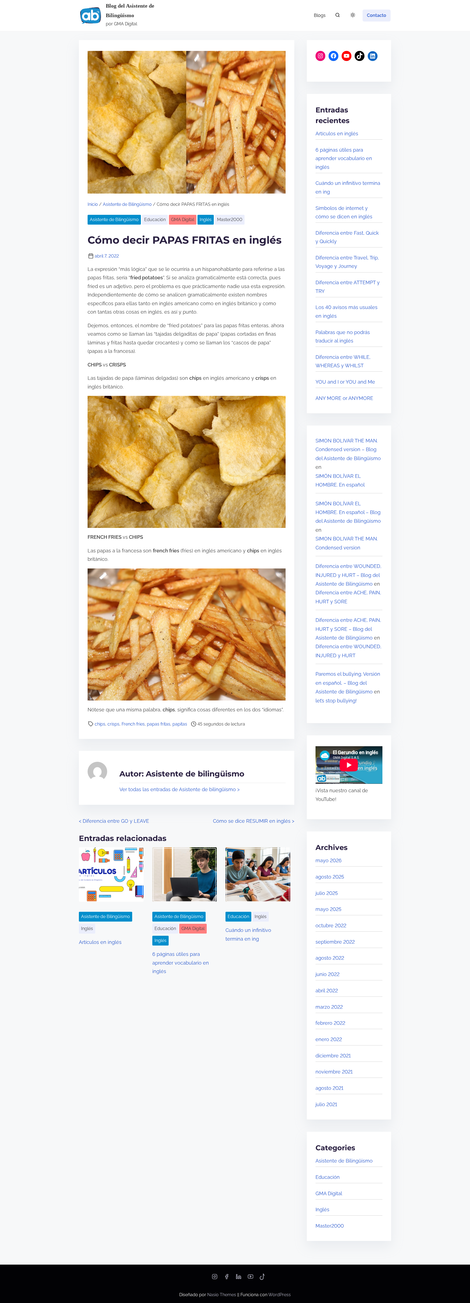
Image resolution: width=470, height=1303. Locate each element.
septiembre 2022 (335, 942)
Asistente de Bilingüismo (127, 204)
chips (100, 724)
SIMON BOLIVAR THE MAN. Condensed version (347, 543)
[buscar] (337, 16)
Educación (155, 219)
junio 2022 (327, 974)
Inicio (93, 204)
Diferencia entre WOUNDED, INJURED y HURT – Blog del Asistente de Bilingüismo (348, 575)
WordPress (279, 1294)
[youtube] (250, 1278)
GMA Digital (182, 219)
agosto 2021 (329, 1088)
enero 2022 (329, 1039)
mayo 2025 (328, 909)
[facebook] (226, 1278)
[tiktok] (262, 1278)
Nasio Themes (222, 1294)
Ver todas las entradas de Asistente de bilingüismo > (179, 789)
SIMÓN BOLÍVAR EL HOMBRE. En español (340, 480)
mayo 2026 (329, 860)
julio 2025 (327, 893)
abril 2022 (327, 990)
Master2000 (229, 219)
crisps (113, 724)
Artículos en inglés (100, 942)
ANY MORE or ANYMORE (344, 398)
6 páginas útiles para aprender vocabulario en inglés (180, 962)
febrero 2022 (330, 1023)
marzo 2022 (329, 1007)
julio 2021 (326, 1104)
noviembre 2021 (334, 1072)
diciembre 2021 (333, 1056)
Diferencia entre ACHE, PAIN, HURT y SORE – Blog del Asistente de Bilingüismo (348, 629)
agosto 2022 (330, 958)
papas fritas (158, 724)
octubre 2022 (331, 925)
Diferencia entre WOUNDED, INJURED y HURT (348, 651)
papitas (179, 724)
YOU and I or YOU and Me (345, 382)
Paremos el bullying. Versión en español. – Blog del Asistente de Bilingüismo (348, 683)
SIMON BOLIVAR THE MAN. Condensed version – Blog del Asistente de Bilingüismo (348, 449)
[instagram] (214, 1278)
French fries (133, 724)
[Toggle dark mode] (351, 15)
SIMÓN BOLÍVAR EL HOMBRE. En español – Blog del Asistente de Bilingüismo (348, 512)
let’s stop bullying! (336, 701)
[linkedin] (238, 1278)
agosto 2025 (330, 877)
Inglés (206, 219)
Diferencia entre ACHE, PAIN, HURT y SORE (348, 597)
